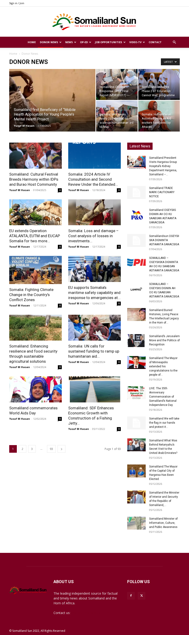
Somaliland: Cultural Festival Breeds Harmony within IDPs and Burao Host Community (33, 179)
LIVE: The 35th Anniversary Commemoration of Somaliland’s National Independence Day (163, 397)
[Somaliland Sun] (94, 22)
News (69, 42)
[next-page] (61, 449)
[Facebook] (131, 595)
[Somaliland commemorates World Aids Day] (35, 389)
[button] (174, 42)
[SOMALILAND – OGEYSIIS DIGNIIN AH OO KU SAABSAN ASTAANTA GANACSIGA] (136, 288)
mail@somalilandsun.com (90, 613)
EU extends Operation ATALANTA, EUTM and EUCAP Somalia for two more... (34, 235)
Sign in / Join (16, 3)
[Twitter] (141, 595)
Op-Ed (84, 42)
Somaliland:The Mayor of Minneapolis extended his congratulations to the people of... (163, 366)
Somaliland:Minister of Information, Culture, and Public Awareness (163, 523)
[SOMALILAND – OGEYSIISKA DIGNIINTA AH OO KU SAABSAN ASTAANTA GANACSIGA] (136, 262)
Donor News (49, 42)
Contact (155, 42)
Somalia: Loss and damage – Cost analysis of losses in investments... (93, 235)
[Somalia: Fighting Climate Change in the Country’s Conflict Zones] (35, 270)
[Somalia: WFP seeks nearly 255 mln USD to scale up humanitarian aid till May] (117, 116)
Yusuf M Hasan (24, 125)
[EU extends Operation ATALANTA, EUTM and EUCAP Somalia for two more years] (35, 212)
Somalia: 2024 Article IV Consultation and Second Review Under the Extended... (93, 179)
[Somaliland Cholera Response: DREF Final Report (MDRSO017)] (117, 84)
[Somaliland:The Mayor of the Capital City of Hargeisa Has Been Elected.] (136, 470)
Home (32, 42)
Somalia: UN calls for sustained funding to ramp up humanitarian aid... (93, 351)
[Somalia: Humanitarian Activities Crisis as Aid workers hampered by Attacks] (159, 116)
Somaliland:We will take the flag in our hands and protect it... (164, 422)
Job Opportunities (108, 42)
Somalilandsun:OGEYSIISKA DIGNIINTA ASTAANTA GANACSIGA (164, 240)
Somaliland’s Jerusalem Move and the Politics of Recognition (164, 340)
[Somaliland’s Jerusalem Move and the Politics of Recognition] (136, 340)
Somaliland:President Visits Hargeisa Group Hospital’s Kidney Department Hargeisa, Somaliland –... (163, 166)
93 (51, 449)
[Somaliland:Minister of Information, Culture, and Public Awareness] (136, 523)
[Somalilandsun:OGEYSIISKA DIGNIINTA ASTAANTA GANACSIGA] (136, 240)
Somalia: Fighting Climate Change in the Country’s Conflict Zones (31, 294)
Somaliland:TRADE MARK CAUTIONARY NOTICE (161, 192)
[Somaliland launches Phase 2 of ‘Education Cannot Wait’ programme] (159, 84)
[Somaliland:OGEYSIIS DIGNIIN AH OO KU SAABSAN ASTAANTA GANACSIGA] (136, 214)
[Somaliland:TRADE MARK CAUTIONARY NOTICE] (136, 192)
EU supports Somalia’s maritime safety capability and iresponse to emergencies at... (94, 292)
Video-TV (135, 42)
